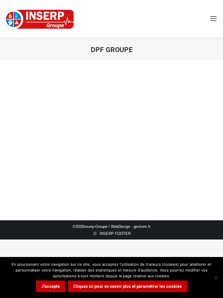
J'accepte (50, 286)
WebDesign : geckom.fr (130, 226)
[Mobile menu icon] (213, 18)
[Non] (216, 278)
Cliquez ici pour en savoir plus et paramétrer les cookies (127, 286)
